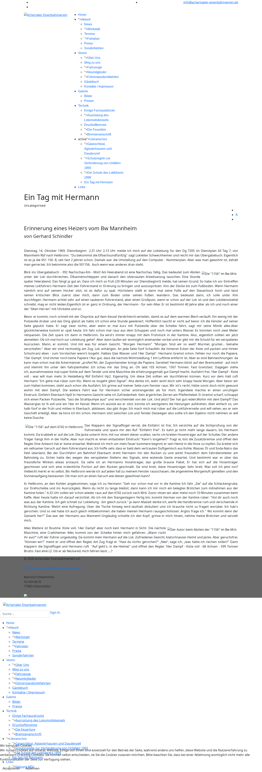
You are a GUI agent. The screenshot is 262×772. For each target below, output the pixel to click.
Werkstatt (93, 29)
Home (82, 14)
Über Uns (93, 57)
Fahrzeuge (94, 67)
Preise (88, 43)
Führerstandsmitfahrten (103, 77)
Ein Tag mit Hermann (98, 182)
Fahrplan (93, 38)
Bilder (88, 96)
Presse (89, 100)
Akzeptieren (11, 768)
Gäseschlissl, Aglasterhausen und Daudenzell (98, 148)
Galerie (83, 91)
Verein (82, 53)
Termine (89, 33)
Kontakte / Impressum (99, 86)
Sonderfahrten (94, 48)
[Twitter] (236, 215)
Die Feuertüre (96, 129)
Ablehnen (33, 768)
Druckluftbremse (95, 124)
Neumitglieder (96, 72)
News (88, 24)
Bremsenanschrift (99, 134)
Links (81, 187)
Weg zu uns (92, 62)
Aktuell (86, 19)
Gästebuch (91, 81)
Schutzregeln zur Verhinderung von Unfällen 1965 (102, 163)
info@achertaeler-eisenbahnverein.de (210, 2)
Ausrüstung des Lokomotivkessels (40, 720)
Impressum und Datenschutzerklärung (52, 568)
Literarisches (98, 139)
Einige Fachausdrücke (99, 110)
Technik (83, 105)
